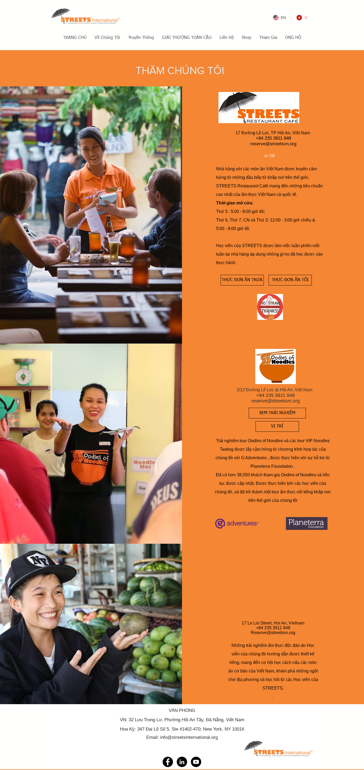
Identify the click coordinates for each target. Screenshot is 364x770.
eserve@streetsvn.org (274, 143)
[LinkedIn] (182, 762)
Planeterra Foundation (271, 466)
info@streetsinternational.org (189, 737)
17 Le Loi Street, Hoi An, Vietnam (273, 623)
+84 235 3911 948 (273, 138)
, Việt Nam (233, 719)
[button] (107, 38)
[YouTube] (196, 762)
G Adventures (254, 457)
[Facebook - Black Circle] (168, 762)
